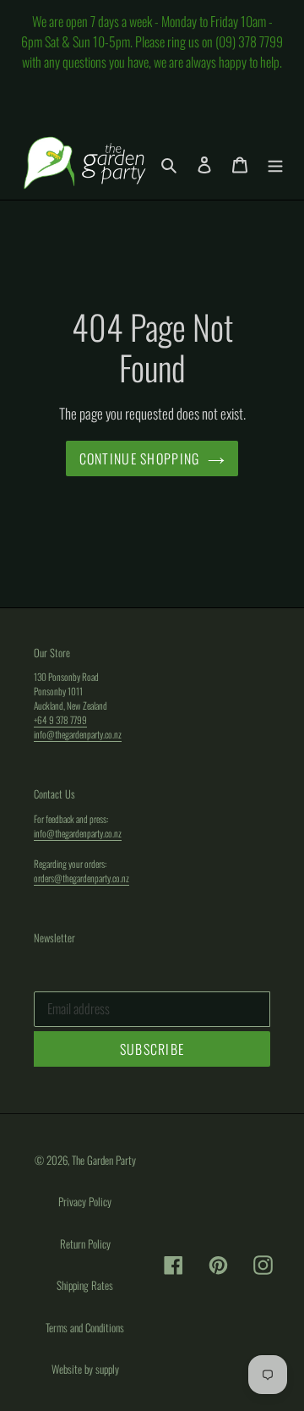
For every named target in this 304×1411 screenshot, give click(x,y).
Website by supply (85, 1368)
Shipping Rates (85, 1284)
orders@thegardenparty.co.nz (81, 877)
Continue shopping (139, 458)
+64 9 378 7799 (60, 719)
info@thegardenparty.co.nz (78, 734)
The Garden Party (104, 1159)
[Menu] (275, 163)
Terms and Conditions (85, 1327)
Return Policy (85, 1243)
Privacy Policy (84, 1201)
